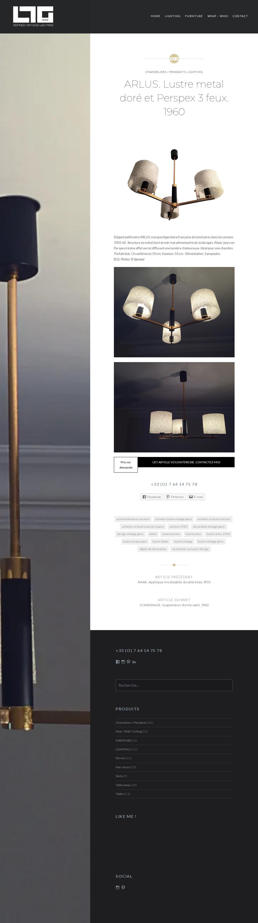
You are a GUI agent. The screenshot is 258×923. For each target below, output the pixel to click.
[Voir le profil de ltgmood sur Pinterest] (123, 888)
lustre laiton (160, 541)
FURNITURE (194, 16)
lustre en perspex (135, 541)
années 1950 (178, 526)
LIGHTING (173, 16)
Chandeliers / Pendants (165, 71)
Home (155, 16)
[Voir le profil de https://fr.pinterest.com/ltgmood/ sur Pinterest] (128, 662)
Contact (240, 16)
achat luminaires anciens (133, 519)
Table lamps (123, 785)
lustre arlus (193, 533)
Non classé (123, 767)
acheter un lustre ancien (214, 519)
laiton (153, 533)
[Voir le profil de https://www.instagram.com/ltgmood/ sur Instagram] (123, 662)
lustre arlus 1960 (218, 533)
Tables (120, 793)
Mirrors (121, 758)
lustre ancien (171, 533)
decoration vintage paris (209, 526)
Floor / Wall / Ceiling (129, 731)
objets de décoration (153, 549)
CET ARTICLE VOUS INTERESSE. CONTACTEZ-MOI (186, 462)
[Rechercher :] (174, 685)
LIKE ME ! (126, 816)
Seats (119, 776)
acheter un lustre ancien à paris (143, 526)
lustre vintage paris (210, 541)
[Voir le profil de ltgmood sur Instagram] (118, 888)
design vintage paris (130, 533)
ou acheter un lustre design (190, 549)
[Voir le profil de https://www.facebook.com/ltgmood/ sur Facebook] (118, 662)
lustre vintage (183, 541)
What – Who (218, 16)
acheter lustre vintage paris (173, 519)
